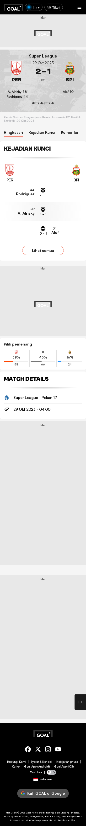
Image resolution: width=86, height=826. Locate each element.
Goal (28, 812)
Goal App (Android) (37, 766)
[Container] (16, 72)
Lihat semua (43, 250)
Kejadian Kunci (42, 132)
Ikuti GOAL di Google (46, 793)
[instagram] (48, 750)
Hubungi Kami (16, 761)
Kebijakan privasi (67, 761)
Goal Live (36, 772)
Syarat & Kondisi (41, 761)
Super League (43, 55)
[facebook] (28, 750)
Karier (16, 766)
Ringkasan (13, 132)
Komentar (70, 132)
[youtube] (58, 750)
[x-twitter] (38, 750)
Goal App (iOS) (64, 766)
